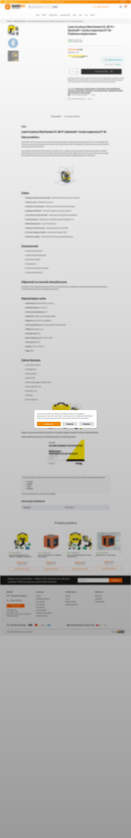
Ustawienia (70, 424)
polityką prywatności (82, 418)
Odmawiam (86, 424)
